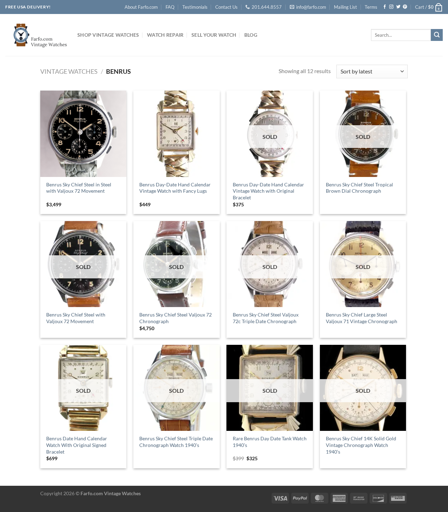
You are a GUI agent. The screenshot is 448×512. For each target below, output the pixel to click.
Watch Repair (165, 35)
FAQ (170, 7)
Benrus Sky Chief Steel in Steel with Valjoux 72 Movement (78, 188)
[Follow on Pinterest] (405, 7)
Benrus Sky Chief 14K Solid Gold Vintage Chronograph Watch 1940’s (361, 444)
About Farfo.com (141, 7)
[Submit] (437, 35)
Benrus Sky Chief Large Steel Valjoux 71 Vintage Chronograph (361, 318)
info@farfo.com (311, 7)
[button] (429, 7)
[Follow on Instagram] (391, 7)
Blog (250, 35)
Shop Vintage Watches (108, 35)
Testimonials (195, 7)
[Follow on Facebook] (385, 7)
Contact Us (226, 7)
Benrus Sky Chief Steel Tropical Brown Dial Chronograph (359, 188)
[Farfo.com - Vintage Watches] (36, 34)
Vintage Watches (69, 71)
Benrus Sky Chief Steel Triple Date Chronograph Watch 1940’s (176, 441)
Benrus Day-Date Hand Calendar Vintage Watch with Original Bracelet (268, 191)
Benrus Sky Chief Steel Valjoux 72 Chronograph (175, 318)
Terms (371, 7)
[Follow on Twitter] (398, 7)
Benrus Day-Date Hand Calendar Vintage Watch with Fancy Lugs (175, 188)
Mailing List (345, 7)
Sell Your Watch (213, 35)
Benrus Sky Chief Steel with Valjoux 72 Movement (75, 318)
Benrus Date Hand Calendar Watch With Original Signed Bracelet (76, 444)
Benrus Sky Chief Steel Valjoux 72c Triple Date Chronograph (266, 318)
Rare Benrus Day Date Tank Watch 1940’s (270, 441)
